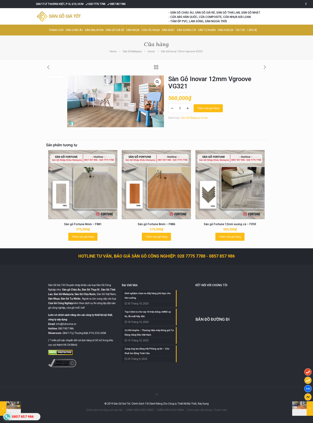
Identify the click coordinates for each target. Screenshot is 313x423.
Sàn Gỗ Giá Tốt (56, 285)
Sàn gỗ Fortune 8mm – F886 (156, 224)
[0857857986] (308, 388)
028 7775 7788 (96, 4)
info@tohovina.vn (66, 324)
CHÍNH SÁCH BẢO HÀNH (170, 410)
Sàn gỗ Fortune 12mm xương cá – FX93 (230, 224)
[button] (157, 81)
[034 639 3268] (308, 380)
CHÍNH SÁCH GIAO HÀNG (140, 410)
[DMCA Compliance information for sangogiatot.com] (62, 366)
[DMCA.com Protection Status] (60, 354)
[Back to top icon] (156, 394)
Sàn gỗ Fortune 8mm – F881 (83, 224)
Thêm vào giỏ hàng (208, 108)
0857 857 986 (118, 4)
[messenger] (308, 397)
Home (113, 51)
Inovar (151, 51)
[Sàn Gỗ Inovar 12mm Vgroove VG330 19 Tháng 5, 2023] (302, 408)
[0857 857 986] (308, 372)
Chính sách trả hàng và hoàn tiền (104, 410)
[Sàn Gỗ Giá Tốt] (59, 16)
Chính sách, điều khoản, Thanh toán (207, 410)
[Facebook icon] (305, 4)
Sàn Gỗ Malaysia (132, 51)
